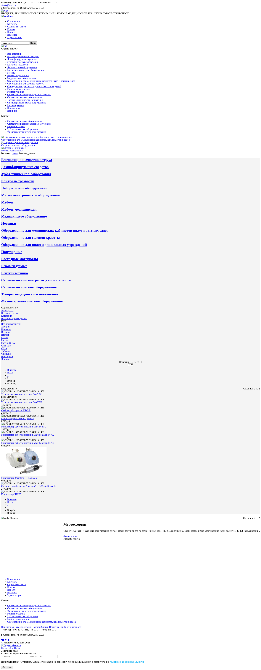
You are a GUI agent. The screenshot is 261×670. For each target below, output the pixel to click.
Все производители (11, 324)
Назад (10, 372)
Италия (5, 334)
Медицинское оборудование (21, 78)
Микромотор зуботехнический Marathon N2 (23, 426)
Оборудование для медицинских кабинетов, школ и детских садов (41, 622)
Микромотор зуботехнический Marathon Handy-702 (27, 434)
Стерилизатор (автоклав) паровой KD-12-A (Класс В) (28, 486)
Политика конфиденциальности (65, 627)
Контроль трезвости (17, 64)
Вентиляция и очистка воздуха (23, 56)
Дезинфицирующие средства (22, 59)
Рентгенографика (16, 126)
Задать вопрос (14, 37)
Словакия (6, 345)
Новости (11, 32)
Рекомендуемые (15, 105)
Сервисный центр (16, 26)
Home (15, 153)
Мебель (11, 72)
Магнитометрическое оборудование (25, 70)
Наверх (18, 648)
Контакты (12, 24)
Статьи (44, 627)
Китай (4, 337)
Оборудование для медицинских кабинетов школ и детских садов (41, 81)
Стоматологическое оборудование (24, 97)
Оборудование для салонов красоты (25, 83)
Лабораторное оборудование (22, 67)
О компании (13, 21)
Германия (6, 329)
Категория (6, 315)
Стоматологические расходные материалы (29, 94)
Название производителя (14, 318)
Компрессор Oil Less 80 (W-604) (17, 418)
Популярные (13, 108)
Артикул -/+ (7, 310)
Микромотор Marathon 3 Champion (19, 478)
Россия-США (8, 343)
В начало (11, 370)
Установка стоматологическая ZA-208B (21, 402)
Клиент (11, 29)
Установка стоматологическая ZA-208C (21, 394)
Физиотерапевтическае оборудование (26, 611)
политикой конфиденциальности (127, 661)
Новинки (12, 111)
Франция (6, 353)
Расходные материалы (18, 89)
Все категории (14, 53)
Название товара (9, 313)
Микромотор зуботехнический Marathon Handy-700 (27, 443)
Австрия (5, 326)
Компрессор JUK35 (11, 494)
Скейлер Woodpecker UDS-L (16, 410)
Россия (4, 340)
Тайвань (5, 351)
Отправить (7, 667)
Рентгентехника (15, 91)
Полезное (12, 34)
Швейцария (7, 356)
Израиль (5, 332)
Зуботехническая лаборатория (22, 62)
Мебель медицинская (18, 75)
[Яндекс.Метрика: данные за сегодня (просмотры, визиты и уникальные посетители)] (11, 645)
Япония (5, 359)
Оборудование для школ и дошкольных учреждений (34, 86)
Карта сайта (7, 648)
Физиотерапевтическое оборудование (26, 102)
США (4, 348)
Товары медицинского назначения (25, 100)
